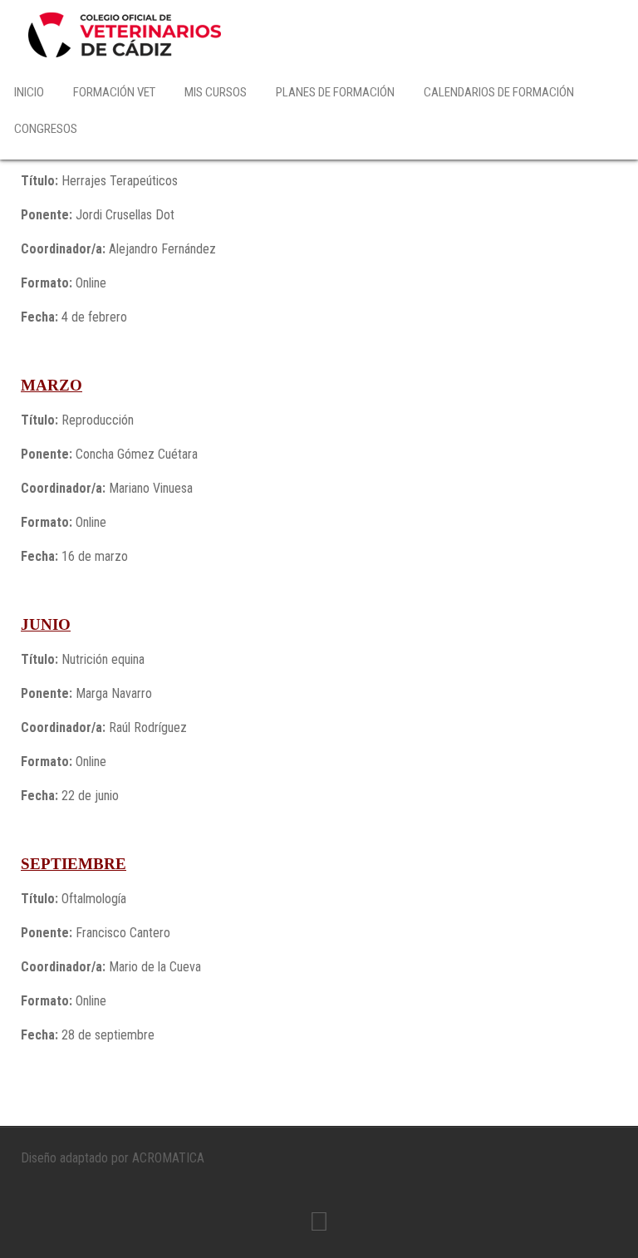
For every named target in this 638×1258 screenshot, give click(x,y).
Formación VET (114, 92)
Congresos (45, 128)
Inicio (29, 92)
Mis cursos (215, 92)
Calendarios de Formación (499, 92)
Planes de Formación (335, 92)
